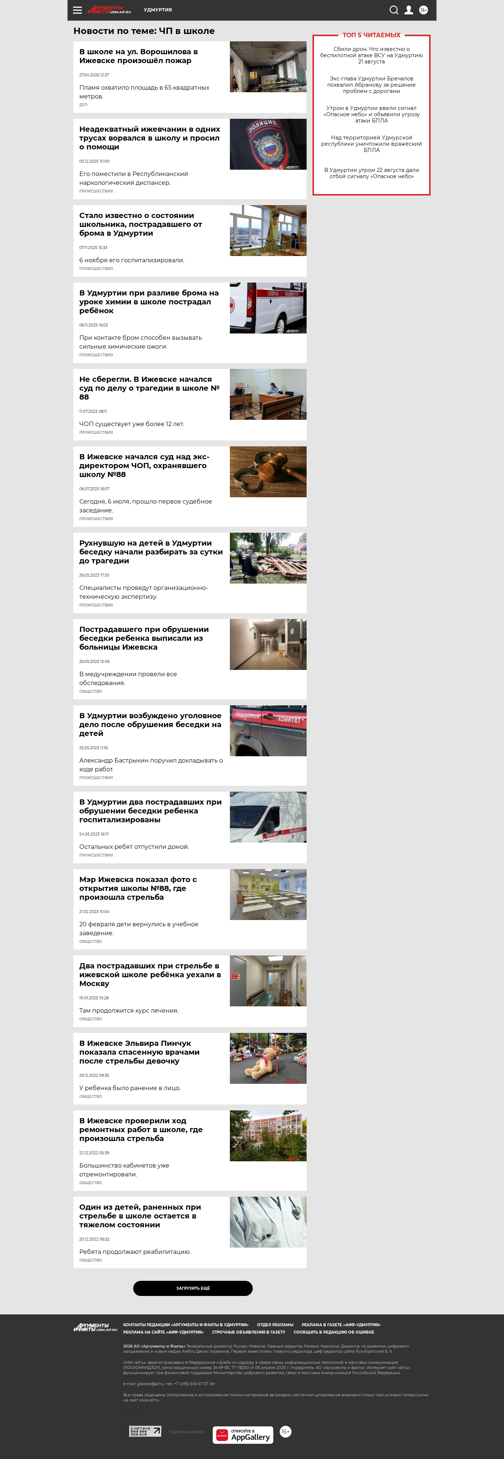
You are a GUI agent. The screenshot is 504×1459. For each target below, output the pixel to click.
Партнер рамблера (186, 1431)
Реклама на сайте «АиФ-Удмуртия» (163, 1332)
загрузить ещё (193, 1288)
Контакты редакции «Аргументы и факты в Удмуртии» (186, 1325)
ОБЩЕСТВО (90, 692)
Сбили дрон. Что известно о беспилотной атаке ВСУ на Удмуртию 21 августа (371, 55)
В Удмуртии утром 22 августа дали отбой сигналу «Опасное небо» (371, 173)
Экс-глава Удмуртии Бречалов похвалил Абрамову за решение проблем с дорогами (371, 85)
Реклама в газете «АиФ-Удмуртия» (341, 1325)
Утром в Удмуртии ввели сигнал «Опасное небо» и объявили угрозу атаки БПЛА (372, 114)
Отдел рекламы (275, 1325)
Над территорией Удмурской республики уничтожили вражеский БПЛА (371, 144)
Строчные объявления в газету (248, 1332)
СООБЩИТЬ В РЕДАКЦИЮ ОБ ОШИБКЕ (334, 1332)
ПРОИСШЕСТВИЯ (96, 191)
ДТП (83, 105)
